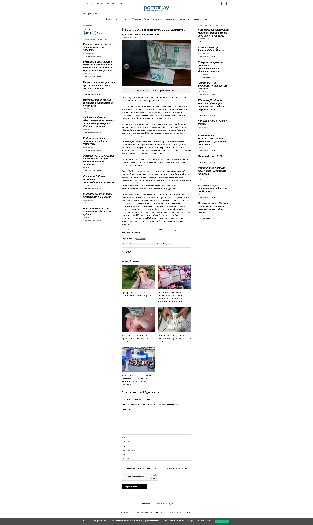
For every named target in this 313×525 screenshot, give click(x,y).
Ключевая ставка (147, 244)
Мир (205, 19)
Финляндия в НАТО (210, 156)
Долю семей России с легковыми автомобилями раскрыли (99, 179)
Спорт (118, 19)
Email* (124, 446)
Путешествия (170, 19)
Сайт (123, 455)
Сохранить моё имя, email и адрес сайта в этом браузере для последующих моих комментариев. (155, 468)
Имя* (123, 438)
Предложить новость (114, 3)
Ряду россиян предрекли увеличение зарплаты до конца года (98, 102)
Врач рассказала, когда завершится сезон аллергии (97, 46)
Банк (124, 244)
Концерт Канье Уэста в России (212, 122)
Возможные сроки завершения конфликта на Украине (212, 188)
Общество (136, 19)
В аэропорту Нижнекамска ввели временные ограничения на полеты (212, 140)
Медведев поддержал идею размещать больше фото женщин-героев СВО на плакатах (98, 122)
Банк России (134, 244)
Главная (109, 19)
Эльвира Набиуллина (164, 244)
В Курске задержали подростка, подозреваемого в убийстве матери (210, 66)
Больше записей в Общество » (180, 261)
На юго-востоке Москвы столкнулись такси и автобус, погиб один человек (213, 207)
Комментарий (126, 409)
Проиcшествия (185, 19)
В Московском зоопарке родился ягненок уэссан (97, 195)
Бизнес (126, 19)
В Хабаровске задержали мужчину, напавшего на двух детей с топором (213, 32)
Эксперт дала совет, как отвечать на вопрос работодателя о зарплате (98, 160)
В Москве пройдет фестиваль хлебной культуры (95, 140)
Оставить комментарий (92, 56)
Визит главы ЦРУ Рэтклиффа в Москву (211, 49)
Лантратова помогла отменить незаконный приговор (212, 170)
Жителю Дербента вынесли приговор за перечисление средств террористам (211, 105)
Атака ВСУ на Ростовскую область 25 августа (212, 85)
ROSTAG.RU (177, 512)
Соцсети (197, 19)
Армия (146, 19)
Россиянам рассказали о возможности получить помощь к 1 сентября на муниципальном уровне (98, 66)
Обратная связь (98, 3)
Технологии (157, 19)
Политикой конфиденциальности (98, 523)
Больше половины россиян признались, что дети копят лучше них (99, 85)
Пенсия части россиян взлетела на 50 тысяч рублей (97, 211)
